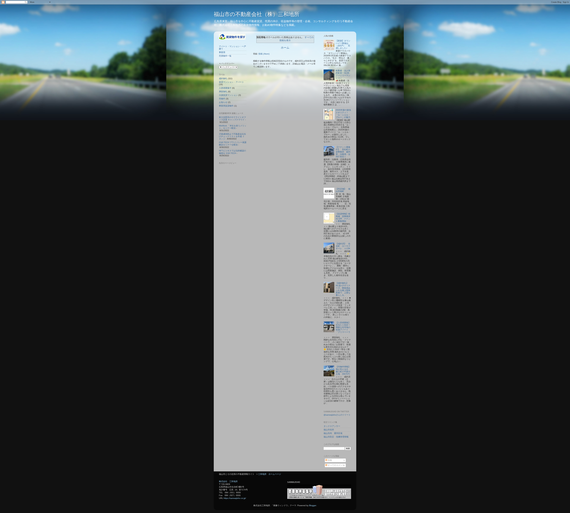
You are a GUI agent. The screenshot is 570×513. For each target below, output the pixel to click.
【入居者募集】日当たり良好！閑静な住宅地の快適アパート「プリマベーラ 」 (343, 328)
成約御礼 (223, 78)
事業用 (222, 52)
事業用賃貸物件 (226, 106)
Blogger (312, 505)
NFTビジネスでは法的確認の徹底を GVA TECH (232, 152)
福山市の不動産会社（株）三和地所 (256, 14)
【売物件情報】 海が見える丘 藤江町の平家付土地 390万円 (344, 370)
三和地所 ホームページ (269, 474)
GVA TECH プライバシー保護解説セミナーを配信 (232, 143)
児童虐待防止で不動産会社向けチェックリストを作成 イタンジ (232, 136)
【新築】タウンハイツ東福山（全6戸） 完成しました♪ (343, 44)
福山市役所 (329, 430)
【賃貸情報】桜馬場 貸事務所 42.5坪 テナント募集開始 (344, 217)
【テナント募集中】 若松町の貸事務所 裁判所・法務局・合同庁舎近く (343, 152)
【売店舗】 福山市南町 (343, 190)
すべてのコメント (335, 465)
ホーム (285, 47)
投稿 (329, 460)
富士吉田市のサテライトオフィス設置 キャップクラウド (232, 118)
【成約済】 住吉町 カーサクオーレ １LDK (343, 246)
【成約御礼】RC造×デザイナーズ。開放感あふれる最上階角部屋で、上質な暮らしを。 (343, 289)
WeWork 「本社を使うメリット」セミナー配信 (232, 127)
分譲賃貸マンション (228, 95)
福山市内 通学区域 (333, 433)
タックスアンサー (332, 426)
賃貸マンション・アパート (231, 82)
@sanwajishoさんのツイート (337, 415)
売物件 (222, 99)
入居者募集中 (225, 88)
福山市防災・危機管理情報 (336, 437)
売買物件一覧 (225, 56)
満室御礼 (223, 91)
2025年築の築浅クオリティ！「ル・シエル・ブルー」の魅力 (343, 113)
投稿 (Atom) (264, 54)
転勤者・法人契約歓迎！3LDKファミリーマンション (343, 74)
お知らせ (223, 102)
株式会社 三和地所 (228, 481)
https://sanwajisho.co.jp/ (235, 498)
